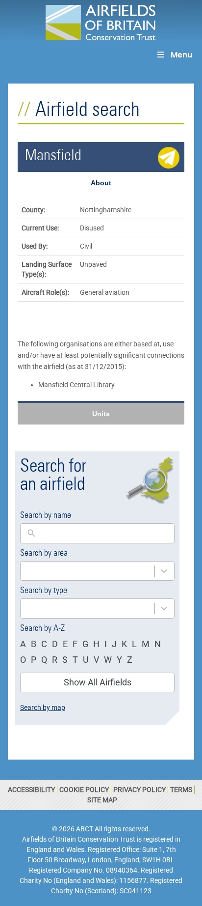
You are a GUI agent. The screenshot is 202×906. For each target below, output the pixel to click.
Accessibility (31, 789)
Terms (181, 789)
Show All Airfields (97, 682)
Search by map (42, 707)
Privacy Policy (139, 789)
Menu (181, 54)
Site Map (102, 800)
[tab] (101, 183)
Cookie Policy (84, 789)
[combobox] (87, 571)
